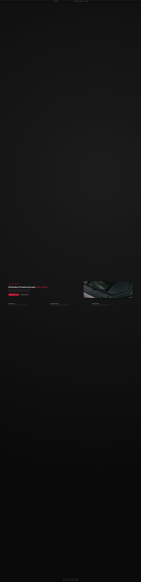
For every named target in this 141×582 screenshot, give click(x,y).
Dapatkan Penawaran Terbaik (14, 294)
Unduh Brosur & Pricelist (24, 294)
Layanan (76, 1)
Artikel (86, 1)
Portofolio (81, 1)
